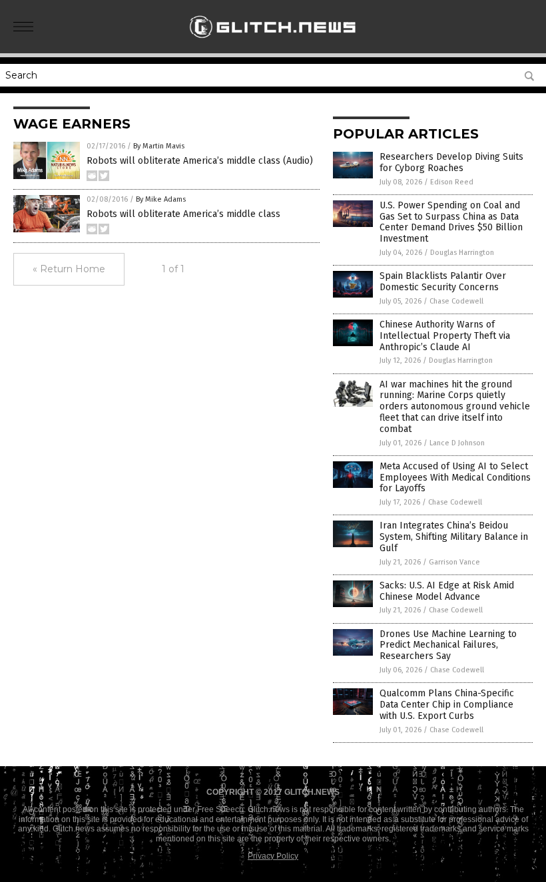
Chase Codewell (456, 301)
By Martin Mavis (158, 146)
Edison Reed (451, 182)
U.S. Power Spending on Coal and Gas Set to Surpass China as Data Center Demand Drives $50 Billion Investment (451, 222)
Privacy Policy (273, 856)
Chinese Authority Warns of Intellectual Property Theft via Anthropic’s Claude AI (445, 336)
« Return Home (69, 269)
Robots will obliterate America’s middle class (183, 214)
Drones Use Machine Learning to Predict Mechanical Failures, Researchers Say (448, 645)
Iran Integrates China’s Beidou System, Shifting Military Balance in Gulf (454, 537)
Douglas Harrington (462, 252)
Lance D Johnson (457, 443)
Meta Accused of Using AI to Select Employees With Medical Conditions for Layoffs (455, 478)
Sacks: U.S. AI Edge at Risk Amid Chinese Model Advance (447, 591)
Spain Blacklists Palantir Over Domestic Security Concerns (443, 281)
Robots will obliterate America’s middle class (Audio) (200, 160)
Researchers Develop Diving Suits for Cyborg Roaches (451, 162)
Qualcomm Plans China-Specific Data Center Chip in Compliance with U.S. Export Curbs (447, 705)
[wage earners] (273, 44)
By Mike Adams (161, 199)
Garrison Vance (454, 562)
